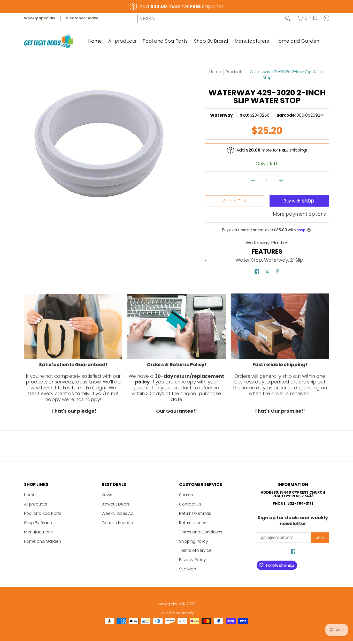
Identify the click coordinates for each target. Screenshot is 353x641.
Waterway (221, 115)
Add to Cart (234, 201)
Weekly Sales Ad (118, 513)
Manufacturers (38, 532)
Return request (193, 523)
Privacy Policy (192, 560)
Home (215, 72)
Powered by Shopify (176, 613)
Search (186, 495)
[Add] (281, 180)
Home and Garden (42, 541)
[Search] (288, 18)
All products (35, 504)
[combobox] (210, 18)
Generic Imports (117, 523)
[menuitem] (307, 18)
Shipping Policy (193, 541)
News (107, 495)
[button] (256, 272)
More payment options (299, 214)
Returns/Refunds (195, 513)
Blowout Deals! (116, 504)
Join (320, 537)
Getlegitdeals (169, 604)
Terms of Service (195, 550)
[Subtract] (253, 180)
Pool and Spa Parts (42, 513)
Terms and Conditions (200, 532)
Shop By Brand (38, 523)
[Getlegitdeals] (48, 41)
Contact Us (190, 504)
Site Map (187, 569)
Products (234, 72)
